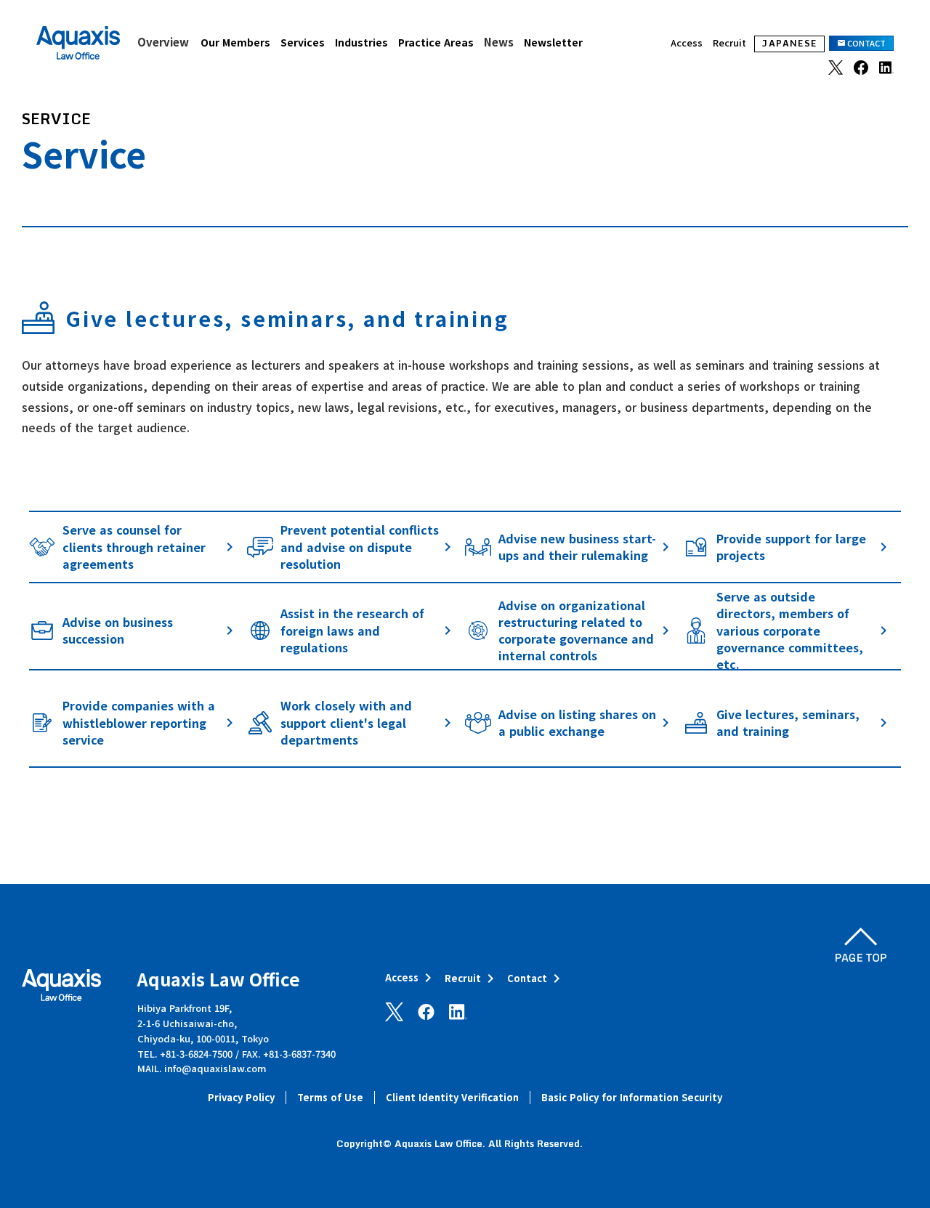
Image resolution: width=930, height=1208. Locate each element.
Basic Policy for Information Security (631, 1097)
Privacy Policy (241, 1097)
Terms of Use (330, 1097)
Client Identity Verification (452, 1097)
